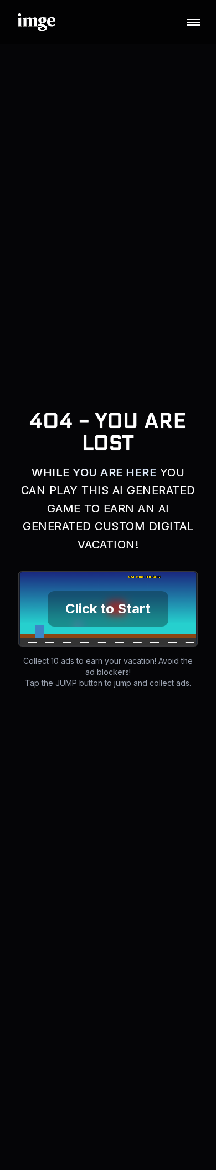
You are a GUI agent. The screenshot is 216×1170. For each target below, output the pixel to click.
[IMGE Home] (36, 22)
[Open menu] (194, 22)
